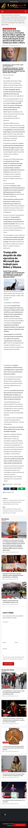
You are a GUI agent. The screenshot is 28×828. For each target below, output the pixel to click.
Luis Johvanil (6, 45)
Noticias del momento (7, 28)
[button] (2, 11)
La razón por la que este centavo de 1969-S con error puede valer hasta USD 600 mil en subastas (13, 748)
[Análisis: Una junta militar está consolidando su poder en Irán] (14, 590)
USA (14, 28)
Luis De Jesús (10, 75)
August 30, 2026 (14, 696)
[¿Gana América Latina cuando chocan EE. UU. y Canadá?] (14, 790)
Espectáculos (6, 714)
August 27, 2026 (14, 552)
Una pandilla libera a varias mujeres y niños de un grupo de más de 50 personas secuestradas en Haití (13, 692)
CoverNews (10, 825)
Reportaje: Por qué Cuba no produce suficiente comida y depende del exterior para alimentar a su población (13, 575)
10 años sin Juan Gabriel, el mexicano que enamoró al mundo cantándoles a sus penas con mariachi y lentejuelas (13, 720)
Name (4, 642)
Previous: (14, 501)
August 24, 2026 (14, 604)
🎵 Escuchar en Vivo (19, 825)
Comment (6, 622)
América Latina (6, 687)
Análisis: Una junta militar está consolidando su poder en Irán (10, 601)
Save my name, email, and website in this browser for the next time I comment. (13, 658)
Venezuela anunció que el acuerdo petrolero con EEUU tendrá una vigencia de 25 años (14, 774)
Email (16, 642)
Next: (13, 510)
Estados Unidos (6, 742)
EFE (7, 300)
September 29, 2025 (15, 45)
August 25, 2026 (14, 579)
